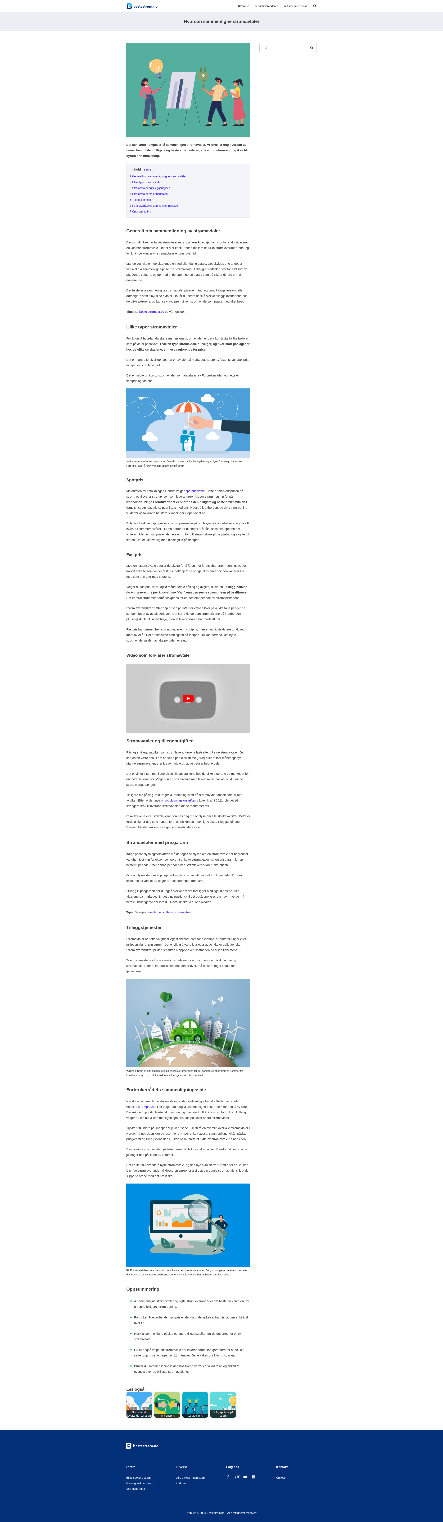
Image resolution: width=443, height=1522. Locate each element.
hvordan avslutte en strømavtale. (169, 912)
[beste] (141, 6)
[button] (247, 6)
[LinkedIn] (256, 1477)
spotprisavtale (195, 491)
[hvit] (146, 1446)
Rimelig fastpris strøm (139, 1483)
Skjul (146, 169)
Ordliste (181, 1483)
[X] (239, 1477)
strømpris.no (146, 1107)
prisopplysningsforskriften (178, 800)
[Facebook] (230, 1477)
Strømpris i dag (135, 1488)
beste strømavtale (151, 311)
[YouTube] (247, 1477)
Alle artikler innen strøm (190, 1477)
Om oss (281, 1477)
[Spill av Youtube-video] (188, 698)
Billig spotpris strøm (138, 1477)
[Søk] (312, 48)
